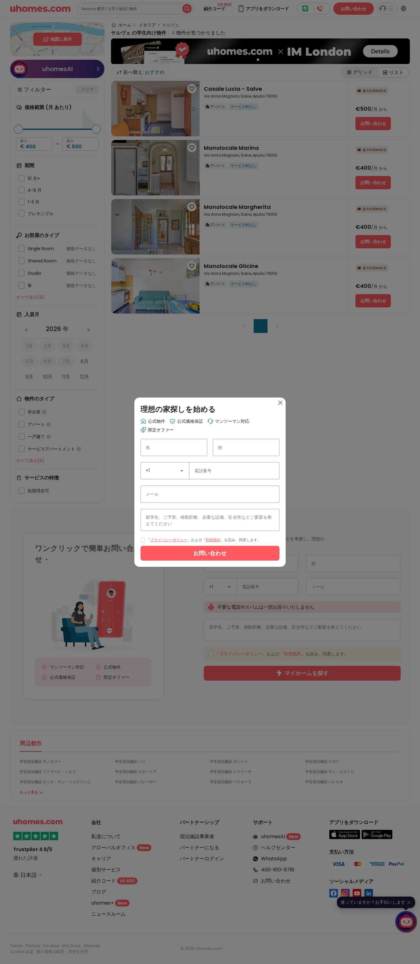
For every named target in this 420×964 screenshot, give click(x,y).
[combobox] (165, 470)
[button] (181, 470)
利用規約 (213, 539)
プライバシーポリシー (168, 539)
